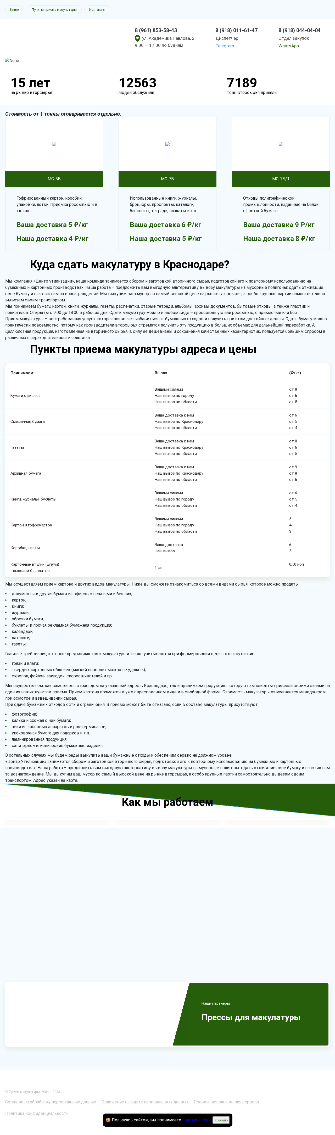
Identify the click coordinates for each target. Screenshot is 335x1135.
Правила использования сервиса (226, 1101)
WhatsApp (288, 45)
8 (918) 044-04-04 (299, 30)
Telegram (224, 45)
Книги (14, 10)
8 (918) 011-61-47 (236, 30)
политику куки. (197, 1119)
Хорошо (221, 1120)
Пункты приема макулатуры (54, 10)
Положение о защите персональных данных (144, 1101)
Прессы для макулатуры (251, 1017)
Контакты (97, 10)
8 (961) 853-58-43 (156, 30)
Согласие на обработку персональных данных (50, 1101)
